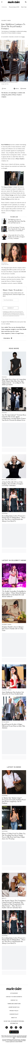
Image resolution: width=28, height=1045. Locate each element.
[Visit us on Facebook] (16, 1027)
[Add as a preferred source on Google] (14, 1031)
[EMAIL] (11, 338)
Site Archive (14, 993)
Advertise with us (14, 1007)
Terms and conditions (14, 1003)
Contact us (14, 1000)
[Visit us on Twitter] (6, 1027)
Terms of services (17, 311)
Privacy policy (14, 1010)
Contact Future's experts (14, 996)
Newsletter (24, 88)
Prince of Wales (8, 187)
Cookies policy (14, 1014)
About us (14, 1017)
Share (5, 88)
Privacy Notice (19, 312)
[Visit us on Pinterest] (21, 1027)
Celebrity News (6, 20)
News (23, 36)
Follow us (17, 88)
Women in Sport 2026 (14, 7)
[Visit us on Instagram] (11, 1027)
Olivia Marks (5, 36)
